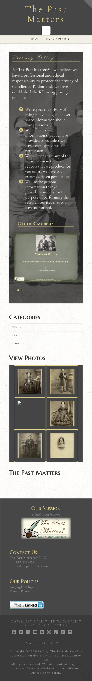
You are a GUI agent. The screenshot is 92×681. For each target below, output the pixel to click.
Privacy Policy (19, 591)
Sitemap (32, 625)
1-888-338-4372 (23, 561)
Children (16, 327)
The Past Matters (46, 14)
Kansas (15, 343)
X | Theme (58, 643)
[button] (46, 30)
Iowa (14, 335)
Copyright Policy (21, 587)
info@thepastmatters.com (31, 566)
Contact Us (56, 625)
